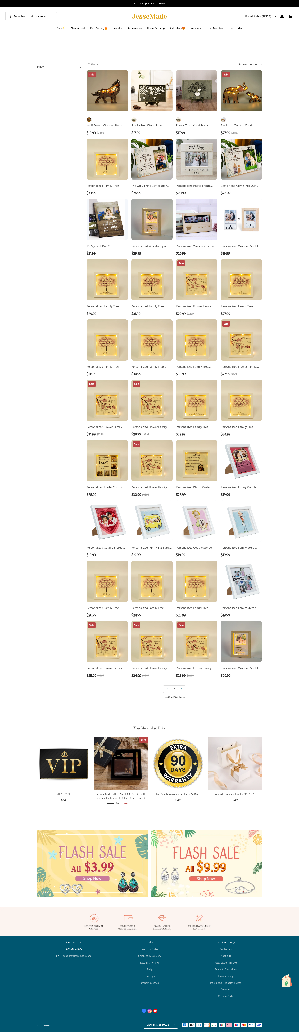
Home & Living (156, 28)
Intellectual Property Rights (225, 983)
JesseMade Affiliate (226, 963)
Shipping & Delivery (149, 956)
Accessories (135, 28)
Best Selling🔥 (99, 28)
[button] (31, 16)
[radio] (89, 119)
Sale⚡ (61, 28)
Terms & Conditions (226, 969)
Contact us (226, 949)
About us (226, 956)
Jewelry (117, 28)
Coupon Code (225, 996)
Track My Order (149, 949)
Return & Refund (149, 963)
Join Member (215, 28)
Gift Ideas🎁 (177, 28)
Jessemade (47, 1025)
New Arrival (78, 28)
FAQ (149, 969)
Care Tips (149, 976)
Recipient (196, 28)
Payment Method (149, 983)
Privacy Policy (225, 976)
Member (225, 989)
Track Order (235, 28)
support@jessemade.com (77, 956)
